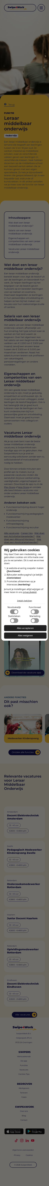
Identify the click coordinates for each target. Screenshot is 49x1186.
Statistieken (14, 616)
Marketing (35, 616)
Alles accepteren (25, 628)
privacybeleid (29, 592)
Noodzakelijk (14, 607)
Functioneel (35, 607)
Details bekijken (24, 600)
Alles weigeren (25, 635)
